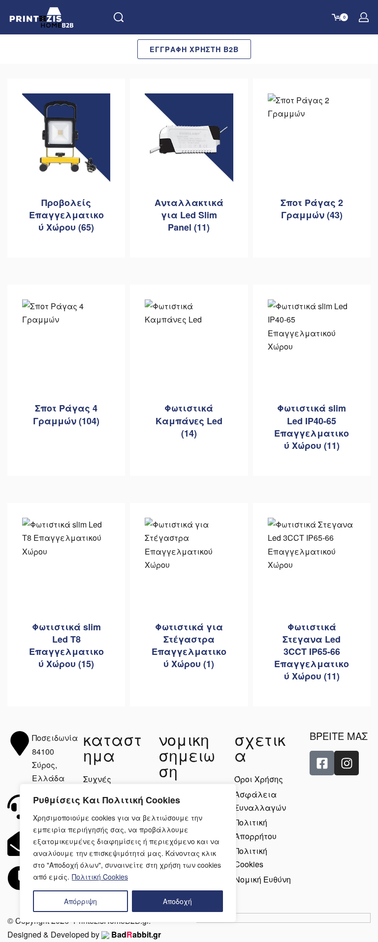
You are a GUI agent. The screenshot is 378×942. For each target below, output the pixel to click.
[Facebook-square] (322, 763)
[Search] (118, 17)
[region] (128, 853)
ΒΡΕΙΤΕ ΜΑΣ (339, 736)
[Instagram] (346, 763)
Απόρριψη (80, 901)
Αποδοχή (177, 901)
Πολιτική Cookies (100, 877)
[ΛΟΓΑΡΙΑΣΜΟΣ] (363, 17)
